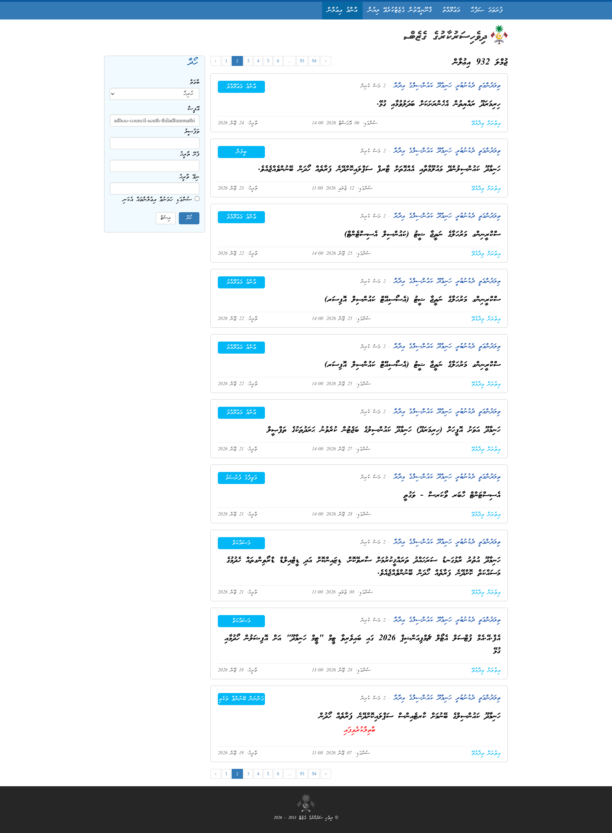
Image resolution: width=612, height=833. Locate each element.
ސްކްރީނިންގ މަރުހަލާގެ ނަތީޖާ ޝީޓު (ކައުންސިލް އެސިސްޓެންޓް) (422, 235)
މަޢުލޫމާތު (451, 10)
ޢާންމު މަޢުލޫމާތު (241, 87)
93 (302, 60)
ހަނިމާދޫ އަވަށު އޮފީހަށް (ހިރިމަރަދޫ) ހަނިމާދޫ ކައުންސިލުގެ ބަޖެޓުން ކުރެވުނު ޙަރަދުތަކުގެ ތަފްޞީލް (383, 430)
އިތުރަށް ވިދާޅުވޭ (485, 123)
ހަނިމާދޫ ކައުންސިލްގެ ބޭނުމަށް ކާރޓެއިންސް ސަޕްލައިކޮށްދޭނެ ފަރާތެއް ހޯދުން (409, 716)
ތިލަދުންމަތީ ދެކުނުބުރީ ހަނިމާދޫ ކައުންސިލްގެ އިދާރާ (445, 86)
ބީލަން (241, 152)
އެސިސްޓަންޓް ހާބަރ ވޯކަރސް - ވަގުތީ (452, 495)
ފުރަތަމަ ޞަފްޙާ (487, 10)
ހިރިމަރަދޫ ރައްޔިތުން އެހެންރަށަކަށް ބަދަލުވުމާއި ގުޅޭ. (438, 104)
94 (314, 60)
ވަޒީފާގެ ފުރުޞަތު (241, 478)
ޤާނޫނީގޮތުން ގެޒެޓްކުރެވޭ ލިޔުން (400, 10)
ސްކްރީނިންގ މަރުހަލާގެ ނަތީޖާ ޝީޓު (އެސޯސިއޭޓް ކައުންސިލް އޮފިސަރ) (412, 300)
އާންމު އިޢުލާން (342, 10)
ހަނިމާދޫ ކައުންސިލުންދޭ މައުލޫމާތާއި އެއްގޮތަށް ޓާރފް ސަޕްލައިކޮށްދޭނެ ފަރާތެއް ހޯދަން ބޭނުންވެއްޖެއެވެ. (379, 169)
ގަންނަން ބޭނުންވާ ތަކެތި (241, 699)
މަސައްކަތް (241, 543)
